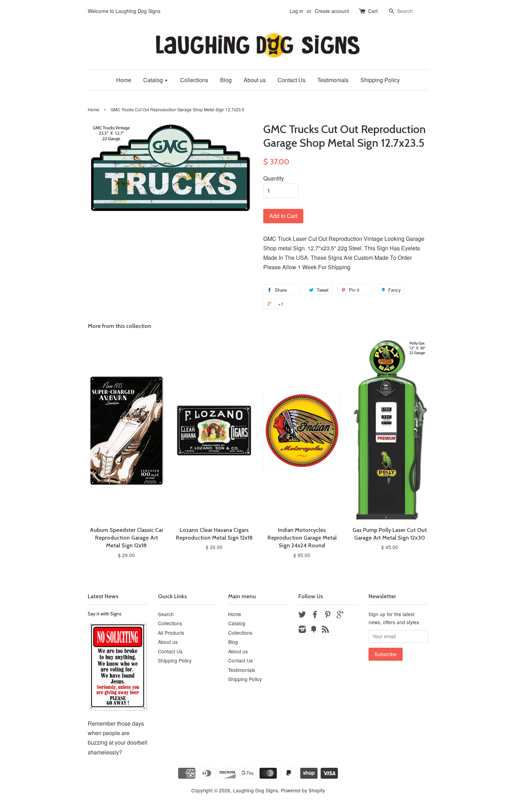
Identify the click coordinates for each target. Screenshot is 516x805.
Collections (194, 80)
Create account (332, 10)
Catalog (153, 80)
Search (166, 614)
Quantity (273, 178)
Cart (373, 10)
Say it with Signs (104, 613)
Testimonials (333, 80)
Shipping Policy (380, 80)
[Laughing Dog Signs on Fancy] (314, 630)
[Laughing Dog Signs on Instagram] (302, 630)
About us (255, 80)
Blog (226, 80)
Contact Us (291, 80)
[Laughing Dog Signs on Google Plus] (340, 615)
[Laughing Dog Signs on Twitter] (302, 615)
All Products (171, 632)
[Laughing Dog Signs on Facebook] (315, 615)
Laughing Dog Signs (255, 790)
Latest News (103, 596)
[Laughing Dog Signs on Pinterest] (327, 615)
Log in (296, 10)
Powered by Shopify (303, 790)
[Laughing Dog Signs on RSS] (325, 630)
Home (123, 80)
